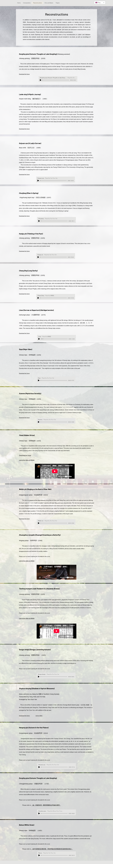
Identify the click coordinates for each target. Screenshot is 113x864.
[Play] (40, 80)
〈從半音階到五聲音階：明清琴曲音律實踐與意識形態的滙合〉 (52, 849)
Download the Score (25, 455)
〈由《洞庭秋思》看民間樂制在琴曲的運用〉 (46, 805)
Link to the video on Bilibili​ (26, 460)
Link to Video (39, 715)
